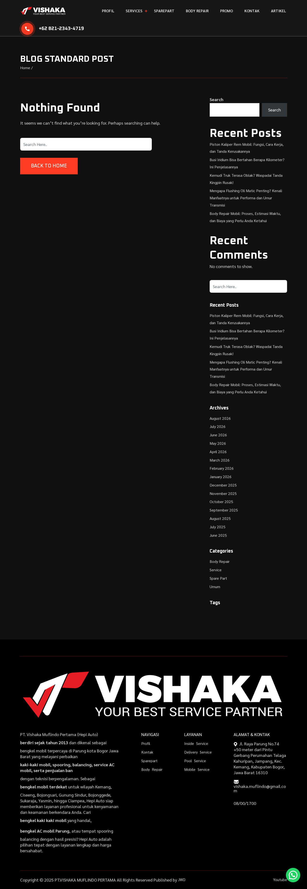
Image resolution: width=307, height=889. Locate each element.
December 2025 (223, 484)
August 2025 (220, 518)
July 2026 (217, 426)
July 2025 (217, 526)
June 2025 (218, 535)
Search (216, 99)
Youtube (280, 879)
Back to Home (49, 166)
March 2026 (220, 460)
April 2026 (218, 451)
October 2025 (221, 501)
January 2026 (220, 476)
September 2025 (224, 509)
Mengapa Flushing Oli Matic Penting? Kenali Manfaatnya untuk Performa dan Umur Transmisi (246, 197)
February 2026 (222, 468)
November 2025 (223, 493)
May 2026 (218, 443)
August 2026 (220, 418)
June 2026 (218, 434)
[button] (293, 875)
